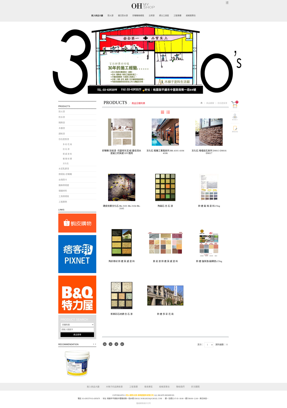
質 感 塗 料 (67, 154)
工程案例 (63, 202)
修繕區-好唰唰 (65, 174)
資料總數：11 (221, 344)
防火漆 (62, 111)
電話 (79, 399)
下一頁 (116, 344)
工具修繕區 (64, 196)
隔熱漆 (62, 123)
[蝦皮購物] (77, 223)
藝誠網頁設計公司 (143, 403)
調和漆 (62, 134)
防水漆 (62, 117)
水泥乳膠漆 (64, 169)
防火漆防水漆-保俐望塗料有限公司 (143, 6)
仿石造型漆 (64, 139)
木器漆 (62, 128)
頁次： (200, 344)
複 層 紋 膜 (67, 159)
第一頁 (105, 344)
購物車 (235, 104)
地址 (104, 399)
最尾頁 (122, 344)
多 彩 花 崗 (67, 144)
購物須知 (235, 132)
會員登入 (235, 119)
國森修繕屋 (64, 185)
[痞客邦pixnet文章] (77, 254)
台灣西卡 (63, 180)
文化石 (66, 163)
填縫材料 (63, 191)
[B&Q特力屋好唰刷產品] (77, 294)
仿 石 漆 (66, 149)
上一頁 (110, 344)
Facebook (227, 2)
